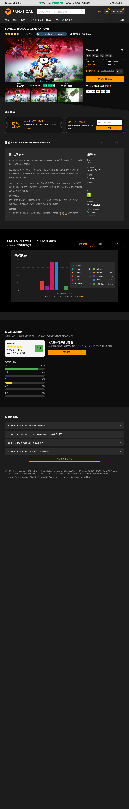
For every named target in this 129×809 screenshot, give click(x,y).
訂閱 (109, 128)
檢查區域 (108, 86)
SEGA (89, 185)
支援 (122, 20)
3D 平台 (95, 56)
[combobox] (65, 11)
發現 (7, 20)
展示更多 (63, 214)
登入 (99, 11)
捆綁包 (24, 20)
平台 (101, 56)
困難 (100, 244)
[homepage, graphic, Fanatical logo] (19, 11)
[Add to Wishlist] (122, 50)
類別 (15, 20)
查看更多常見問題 (64, 459)
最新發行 (50, 20)
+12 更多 (96, 204)
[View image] (17, 95)
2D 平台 (108, 56)
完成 (116, 244)
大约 (100, 142)
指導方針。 (71, 336)
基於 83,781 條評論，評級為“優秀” (78, 3)
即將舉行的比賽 (37, 20)
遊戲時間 (83, 244)
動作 (88, 56)
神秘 (58, 20)
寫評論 (66, 352)
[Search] (82, 11)
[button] (13, 3)
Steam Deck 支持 (93, 209)
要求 (116, 142)
